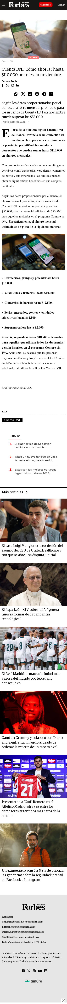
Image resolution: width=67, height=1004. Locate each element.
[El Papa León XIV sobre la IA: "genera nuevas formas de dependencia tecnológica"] (33, 584)
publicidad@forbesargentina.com (27, 922)
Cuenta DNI (12, 420)
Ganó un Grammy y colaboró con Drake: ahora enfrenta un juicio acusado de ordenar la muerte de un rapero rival (32, 742)
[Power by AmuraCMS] (33, 981)
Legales (46, 957)
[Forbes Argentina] (19, 4)
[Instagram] (34, 971)
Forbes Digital (10, 81)
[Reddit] (37, 94)
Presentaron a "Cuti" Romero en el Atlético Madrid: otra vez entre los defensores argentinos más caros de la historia (31, 809)
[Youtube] (40, 971)
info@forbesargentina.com (22, 927)
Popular (14, 435)
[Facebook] (30, 94)
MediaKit (7, 953)
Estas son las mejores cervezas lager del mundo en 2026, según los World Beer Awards (35, 471)
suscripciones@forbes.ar (27, 937)
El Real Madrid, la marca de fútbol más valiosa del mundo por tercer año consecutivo (31, 678)
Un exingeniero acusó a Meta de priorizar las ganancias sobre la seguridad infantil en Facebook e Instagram (33, 875)
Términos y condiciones (27, 957)
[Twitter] (23, 94)
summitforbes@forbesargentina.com (27, 932)
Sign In (61, 4)
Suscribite (45, 4)
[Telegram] (44, 94)
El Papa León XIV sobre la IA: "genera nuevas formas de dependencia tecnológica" (30, 614)
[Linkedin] (51, 94)
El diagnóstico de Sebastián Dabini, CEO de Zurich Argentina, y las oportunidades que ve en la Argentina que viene (35, 445)
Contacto (32, 953)
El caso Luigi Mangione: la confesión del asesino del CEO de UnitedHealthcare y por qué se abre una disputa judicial (32, 550)
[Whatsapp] (16, 94)
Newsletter (20, 953)
